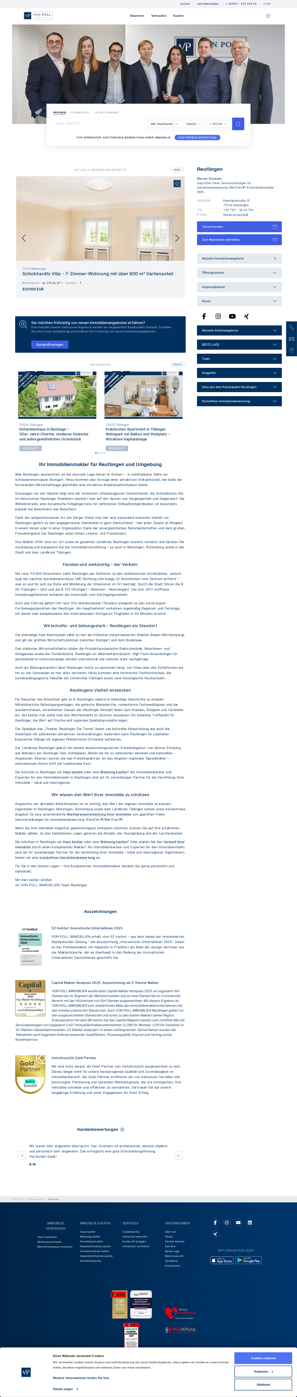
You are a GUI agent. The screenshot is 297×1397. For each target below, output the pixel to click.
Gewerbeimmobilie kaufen (96, 1245)
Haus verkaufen (47, 1226)
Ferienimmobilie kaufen (94, 1240)
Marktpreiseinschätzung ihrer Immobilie (99, 814)
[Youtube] (232, 316)
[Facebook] (204, 316)
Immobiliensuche (90, 1250)
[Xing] (246, 316)
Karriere (170, 1235)
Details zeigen (63, 1389)
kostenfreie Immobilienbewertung (67, 858)
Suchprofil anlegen (49, 344)
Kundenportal (130, 1221)
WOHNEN (59, 112)
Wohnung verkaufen (49, 1231)
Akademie (171, 1250)
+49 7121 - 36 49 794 (238, 210)
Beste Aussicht (174, 1245)
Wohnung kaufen (113, 772)
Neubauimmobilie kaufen (95, 1235)
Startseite (16, 1188)
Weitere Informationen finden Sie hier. (81, 1378)
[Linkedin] (250, 1212)
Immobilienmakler (34, 1188)
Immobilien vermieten (136, 1235)
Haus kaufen (73, 772)
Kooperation (173, 1255)
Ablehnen (263, 1384)
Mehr (177, 169)
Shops (169, 1226)
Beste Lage (172, 1240)
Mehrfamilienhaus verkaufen (55, 1236)
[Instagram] (218, 316)
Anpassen (261, 1371)
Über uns (170, 1221)
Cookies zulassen (263, 1358)
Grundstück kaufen (91, 1230)
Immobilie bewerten (134, 1226)
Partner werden (175, 1230)
